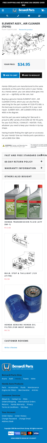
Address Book (7, 421)
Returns (5, 404)
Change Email (25, 418)
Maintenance (33, 387)
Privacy (30, 404)
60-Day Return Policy (19, 161)
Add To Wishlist (32, 75)
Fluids (23, 387)
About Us (6, 399)
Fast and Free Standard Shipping (23, 155)
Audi (11, 378)
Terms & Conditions (10, 407)
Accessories (13, 387)
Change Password (9, 418)
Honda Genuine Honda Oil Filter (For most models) (20, 325)
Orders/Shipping (9, 401)
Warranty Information (20, 168)
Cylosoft (32, 438)
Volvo (33, 378)
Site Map (24, 407)
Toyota (26, 378)
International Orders (26, 401)
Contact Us (16, 399)
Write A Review (11, 347)
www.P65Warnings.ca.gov (17, 146)
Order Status (7, 416)
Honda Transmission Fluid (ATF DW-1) (23, 223)
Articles (35, 390)
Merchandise (23, 390)
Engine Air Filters (9, 390)
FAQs (25, 399)
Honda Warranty (18, 404)
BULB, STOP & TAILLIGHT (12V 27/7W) (21, 274)
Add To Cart (11, 75)
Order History (20, 416)
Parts (4, 387)
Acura (4, 378)
